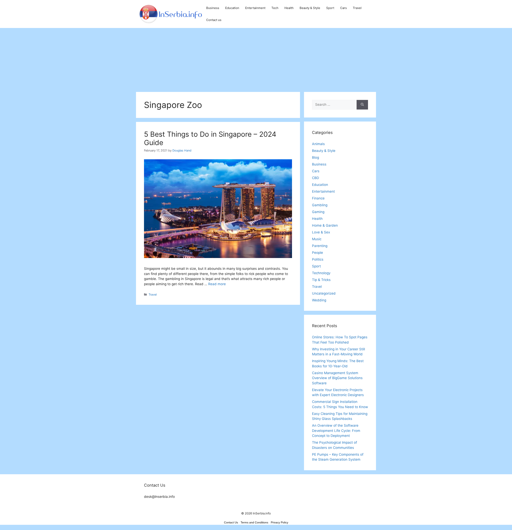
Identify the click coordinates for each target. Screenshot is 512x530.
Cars (343, 8)
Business (212, 8)
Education (232, 8)
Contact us (213, 20)
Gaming (318, 212)
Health (289, 8)
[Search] (362, 105)
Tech (274, 8)
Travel (357, 8)
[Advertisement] (256, 58)
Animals (318, 144)
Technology (321, 273)
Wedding (319, 300)
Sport (330, 8)
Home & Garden (325, 225)
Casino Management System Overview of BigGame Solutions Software (337, 378)
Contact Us (231, 522)
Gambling (319, 205)
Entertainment (255, 8)
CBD (315, 178)
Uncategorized (324, 293)
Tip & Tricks (321, 280)
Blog (315, 157)
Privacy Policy (279, 522)
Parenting (319, 246)
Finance (318, 198)
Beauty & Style (310, 8)
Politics (317, 259)
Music (316, 239)
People (317, 253)
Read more (217, 284)
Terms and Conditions (254, 522)
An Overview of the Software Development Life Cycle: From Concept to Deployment (336, 430)
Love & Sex (321, 232)
